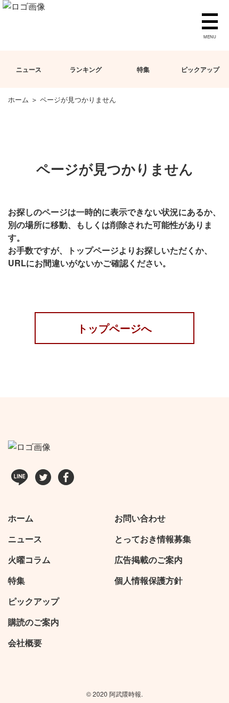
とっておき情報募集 (152, 539)
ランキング (86, 69)
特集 (143, 69)
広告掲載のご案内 (148, 559)
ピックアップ (33, 601)
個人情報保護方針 (148, 580)
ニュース (29, 69)
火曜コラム (29, 559)
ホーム (21, 518)
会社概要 (25, 642)
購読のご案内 (33, 622)
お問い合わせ (140, 518)
